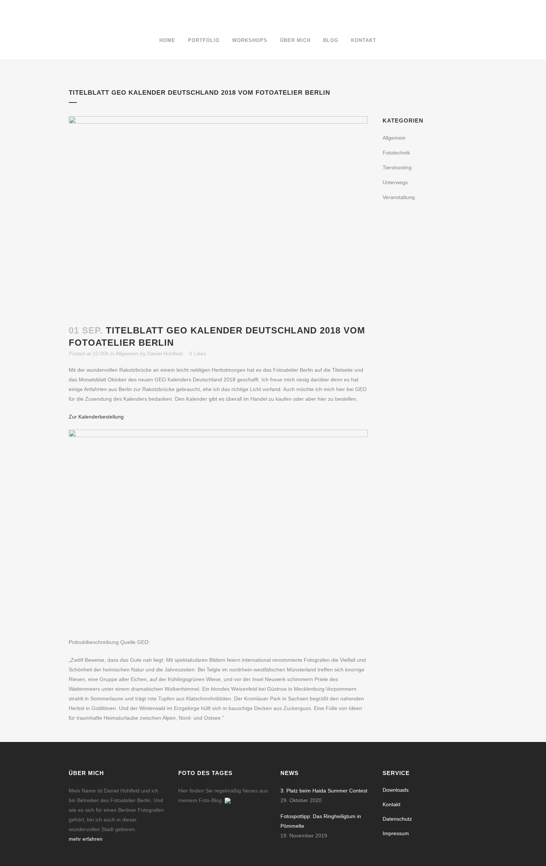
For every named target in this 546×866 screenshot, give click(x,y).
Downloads (396, 790)
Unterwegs (395, 182)
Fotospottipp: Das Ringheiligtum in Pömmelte (320, 821)
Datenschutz (397, 819)
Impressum (396, 833)
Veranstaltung (399, 197)
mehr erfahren (86, 839)
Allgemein (127, 354)
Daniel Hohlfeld (165, 354)
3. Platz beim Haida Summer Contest (323, 791)
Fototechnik (396, 153)
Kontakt (391, 804)
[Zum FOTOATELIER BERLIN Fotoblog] (228, 800)
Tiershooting (397, 167)
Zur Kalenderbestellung (96, 417)
